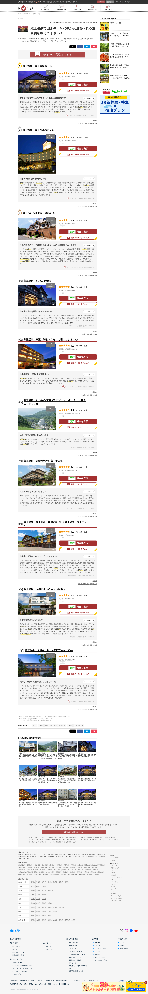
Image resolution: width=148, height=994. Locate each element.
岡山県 (44, 911)
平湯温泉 (80, 870)
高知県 (50, 916)
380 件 (86, 73)
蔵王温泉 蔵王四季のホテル (38, 130)
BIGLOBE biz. (73, 943)
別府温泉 (86, 872)
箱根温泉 (45, 874)
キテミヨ (113, 879)
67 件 (85, 532)
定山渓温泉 (21, 865)
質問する (110, 2)
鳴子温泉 (66, 865)
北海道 (33, 882)
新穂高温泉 (87, 870)
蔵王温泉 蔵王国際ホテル (37, 66)
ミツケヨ (113, 891)
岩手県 (44, 882)
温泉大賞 (48, 946)
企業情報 (95, 939)
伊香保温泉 (21, 867)
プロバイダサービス (75, 951)
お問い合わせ (14, 981)
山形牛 (69, 725)
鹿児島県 (67, 920)
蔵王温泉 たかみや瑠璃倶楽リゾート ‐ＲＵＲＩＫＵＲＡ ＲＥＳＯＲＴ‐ (55, 402)
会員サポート (124, 948)
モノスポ (113, 884)
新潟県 (44, 894)
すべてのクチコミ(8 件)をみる (87, 123)
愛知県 (44, 903)
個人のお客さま (15, 939)
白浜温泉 (28, 872)
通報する (95, 120)
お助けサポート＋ (18, 962)
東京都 (44, 890)
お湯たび (113, 875)
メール (122, 945)
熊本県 (50, 920)
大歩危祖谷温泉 (72, 874)
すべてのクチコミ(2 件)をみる (87, 275)
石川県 (38, 899)
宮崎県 (61, 920)
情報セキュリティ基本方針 (37, 984)
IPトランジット (74, 963)
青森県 (38, 882)
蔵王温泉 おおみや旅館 (37, 280)
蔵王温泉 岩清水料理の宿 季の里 (43, 460)
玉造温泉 (65, 872)
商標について (52, 984)
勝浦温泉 (35, 872)
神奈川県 (50, 890)
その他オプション (18, 974)
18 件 (85, 220)
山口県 (55, 911)
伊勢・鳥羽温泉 (54, 874)
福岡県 (33, 920)
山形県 (40, 725)
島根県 (38, 911)
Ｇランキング (115, 868)
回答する (101, 2)
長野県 (38, 894)
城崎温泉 (95, 870)
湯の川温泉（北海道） (48, 865)
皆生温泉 (72, 872)
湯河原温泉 (87, 867)
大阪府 (44, 907)
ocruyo (113, 872)
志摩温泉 (63, 874)
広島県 (50, 911)
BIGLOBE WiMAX (18, 955)
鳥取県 (33, 911)
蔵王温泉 (62, 725)
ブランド (97, 945)
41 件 (85, 656)
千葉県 (38, 890)
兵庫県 (50, 907)
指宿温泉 (96, 874)
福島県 (66, 882)
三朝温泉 (58, 872)
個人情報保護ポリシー (63, 981)
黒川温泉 (93, 872)
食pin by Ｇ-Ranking (116, 898)
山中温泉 (49, 870)
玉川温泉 (29, 874)
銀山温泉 (94, 865)
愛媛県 (44, 916)
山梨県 (33, 894)
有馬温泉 (21, 872)
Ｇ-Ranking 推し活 (116, 896)
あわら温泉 (57, 870)
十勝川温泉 (37, 865)
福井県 (44, 899)
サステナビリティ (100, 948)
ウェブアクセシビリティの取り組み (42, 981)
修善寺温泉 (21, 870)
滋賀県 (33, 907)
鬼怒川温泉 (44, 867)
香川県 (38, 916)
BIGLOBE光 (16, 946)
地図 (63, 79)
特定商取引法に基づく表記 (18, 984)
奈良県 (55, 907)
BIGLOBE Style (100, 957)
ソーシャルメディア (101, 960)
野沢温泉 (58, 867)
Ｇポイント (114, 865)
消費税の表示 (24, 981)
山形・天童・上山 (51, 725)
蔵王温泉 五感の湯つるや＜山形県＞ (44, 589)
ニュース (97, 951)
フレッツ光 (72, 948)
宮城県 (50, 882)
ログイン (127, 2)
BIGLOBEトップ (64, 984)
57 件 (85, 467)
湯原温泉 (79, 872)
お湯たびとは (115, 858)
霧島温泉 (100, 872)
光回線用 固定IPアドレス (77, 954)
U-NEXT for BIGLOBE (19, 971)
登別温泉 (29, 865)
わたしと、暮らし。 (117, 877)
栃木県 (33, 886)
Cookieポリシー (94, 981)
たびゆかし (114, 893)
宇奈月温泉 (65, 870)
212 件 (86, 137)
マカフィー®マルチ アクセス (78, 967)
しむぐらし (49, 949)
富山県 (33, 899)
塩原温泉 (51, 867)
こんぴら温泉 (50, 872)
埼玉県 (33, 890)
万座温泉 (29, 867)
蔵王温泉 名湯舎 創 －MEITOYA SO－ (49, 650)
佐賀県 (38, 920)
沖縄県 (73, 920)
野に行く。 (114, 886)
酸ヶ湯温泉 (21, 874)
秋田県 (55, 882)
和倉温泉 (42, 870)
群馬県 (38, 886)
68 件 (85, 287)
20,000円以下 (78, 725)
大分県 (55, 920)
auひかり (15, 949)
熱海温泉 (89, 874)
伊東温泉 (94, 867)
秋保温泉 (73, 865)
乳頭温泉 (59, 865)
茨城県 (44, 886)
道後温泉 (42, 872)
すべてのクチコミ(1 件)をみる (87, 334)
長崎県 (44, 920)
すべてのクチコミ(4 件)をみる (87, 206)
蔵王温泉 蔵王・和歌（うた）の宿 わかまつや (51, 339)
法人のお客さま (72, 939)
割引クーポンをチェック (80, 90)
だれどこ (113, 870)
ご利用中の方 (122, 939)
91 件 (85, 346)
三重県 (50, 903)
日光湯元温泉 (37, 874)
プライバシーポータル (80, 981)
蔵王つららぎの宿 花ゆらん (39, 213)
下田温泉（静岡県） (32, 870)
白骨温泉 (65, 867)
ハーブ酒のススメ (116, 900)
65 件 (85, 410)
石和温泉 (79, 867)
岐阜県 (38, 903)
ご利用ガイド (115, 860)
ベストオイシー (115, 882)
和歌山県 (61, 907)
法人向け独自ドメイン (76, 971)
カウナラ (113, 889)
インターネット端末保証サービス (23, 965)
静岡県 (33, 903)
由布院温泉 (82, 874)
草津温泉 (101, 865)
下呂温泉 (73, 870)
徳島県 (33, 916)
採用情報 (97, 954)
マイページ (120, 2)
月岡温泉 (72, 867)
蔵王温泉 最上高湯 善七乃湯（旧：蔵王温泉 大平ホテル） (55, 524)
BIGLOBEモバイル (18, 952)
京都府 (38, 907)
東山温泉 (80, 865)
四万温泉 (36, 867)
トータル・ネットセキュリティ (22, 968)
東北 (34, 725)
